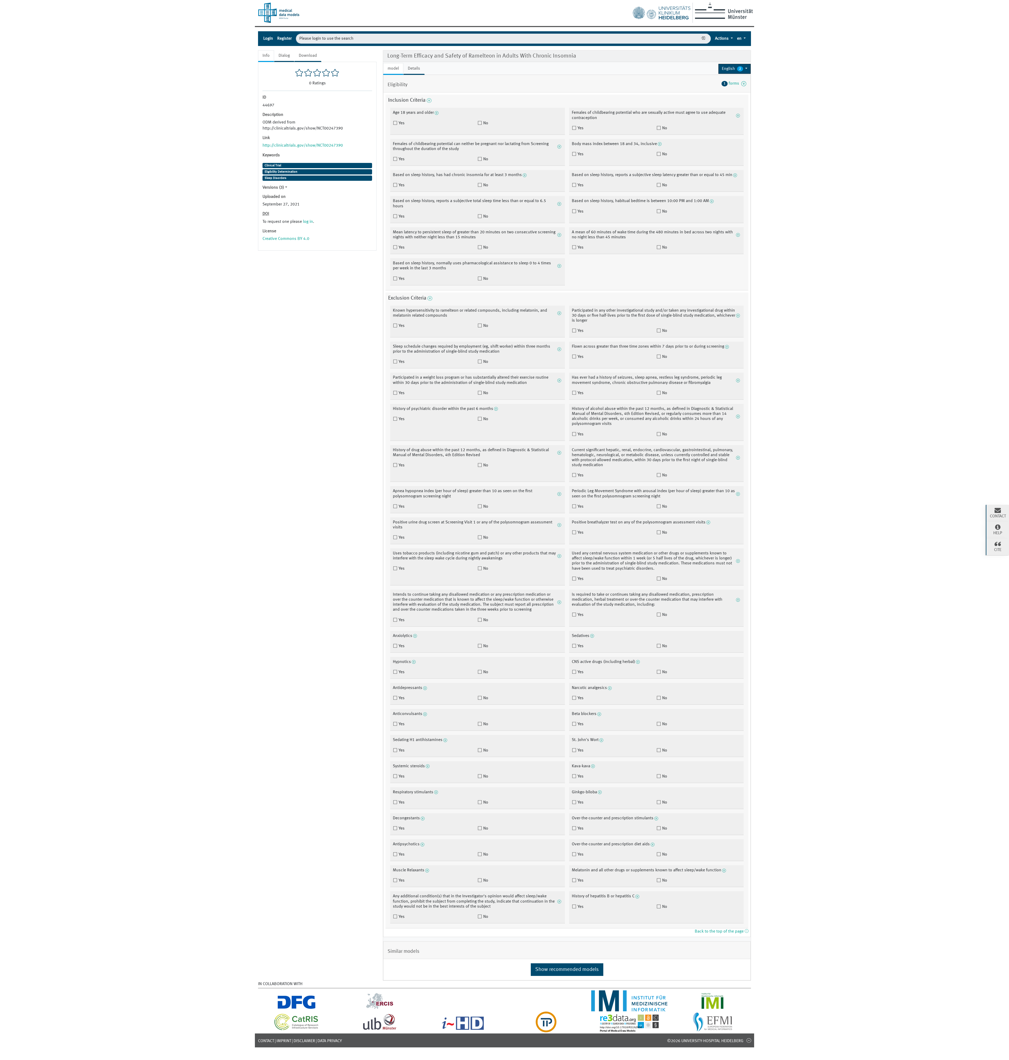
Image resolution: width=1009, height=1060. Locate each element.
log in (308, 222)
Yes (401, 123)
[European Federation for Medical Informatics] (712, 1029)
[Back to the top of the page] (749, 1040)
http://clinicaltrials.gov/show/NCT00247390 (302, 145)
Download (308, 56)
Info (266, 56)
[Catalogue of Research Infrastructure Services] (296, 1029)
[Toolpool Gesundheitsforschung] (546, 1029)
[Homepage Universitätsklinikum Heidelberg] (661, 11)
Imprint (283, 1041)
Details (414, 68)
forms (732, 83)
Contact (266, 1041)
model (393, 68)
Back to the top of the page (720, 931)
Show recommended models (567, 969)
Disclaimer (304, 1041)
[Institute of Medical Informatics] (712, 1008)
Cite (997, 550)
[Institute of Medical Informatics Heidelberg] (629, 1008)
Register (284, 39)
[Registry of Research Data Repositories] (629, 1029)
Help (997, 533)
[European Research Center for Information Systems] (380, 1008)
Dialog (284, 56)
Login (268, 39)
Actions (722, 39)
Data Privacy (329, 1041)
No (485, 123)
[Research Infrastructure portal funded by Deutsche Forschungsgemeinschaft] (296, 1008)
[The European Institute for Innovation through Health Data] (463, 1029)
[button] (734, 69)
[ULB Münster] (380, 1029)
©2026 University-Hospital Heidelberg (705, 1041)
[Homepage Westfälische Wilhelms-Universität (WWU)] (723, 11)
